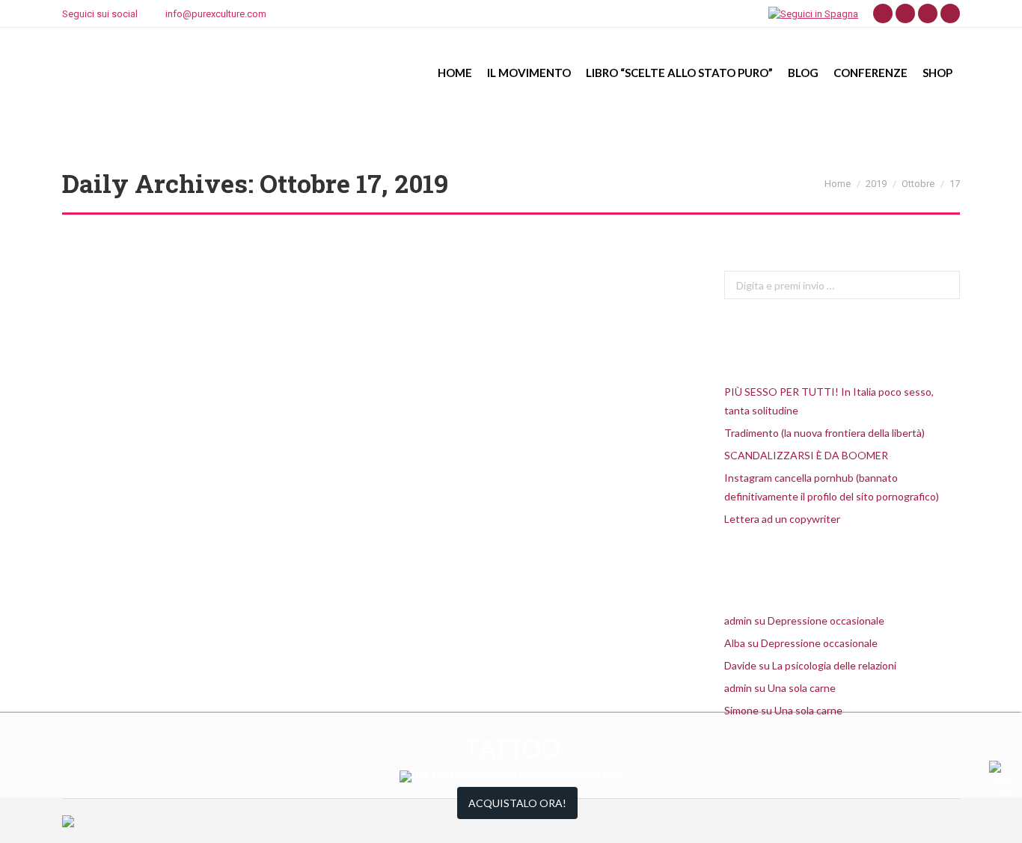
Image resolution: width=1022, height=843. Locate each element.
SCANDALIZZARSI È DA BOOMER (806, 455)
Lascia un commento (315, 563)
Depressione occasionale (826, 620)
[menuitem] (455, 72)
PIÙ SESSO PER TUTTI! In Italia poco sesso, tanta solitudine (829, 401)
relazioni (99, 563)
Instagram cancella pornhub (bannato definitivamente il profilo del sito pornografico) (831, 487)
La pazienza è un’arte (151, 536)
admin (738, 620)
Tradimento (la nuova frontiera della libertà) (824, 432)
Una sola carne (802, 687)
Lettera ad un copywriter (782, 518)
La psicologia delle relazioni (834, 665)
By (149, 563)
